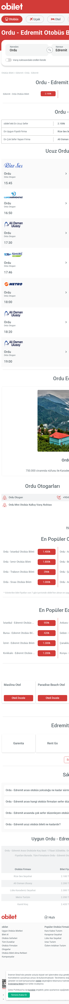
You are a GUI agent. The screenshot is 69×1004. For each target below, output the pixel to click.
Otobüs (13, 19)
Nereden (14, 46)
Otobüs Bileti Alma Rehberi (14, 953)
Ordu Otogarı (15, 497)
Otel (57, 19)
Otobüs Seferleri (9, 938)
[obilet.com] (20, 9)
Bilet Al (5, 934)
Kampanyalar (8, 956)
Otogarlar (6, 949)
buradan (32, 990)
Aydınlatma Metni (16, 984)
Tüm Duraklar (8, 942)
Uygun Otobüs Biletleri (12, 931)
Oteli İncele (18, 698)
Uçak (36, 19)
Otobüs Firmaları (9, 945)
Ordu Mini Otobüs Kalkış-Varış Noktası (30, 504)
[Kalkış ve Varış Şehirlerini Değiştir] (50, 50)
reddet (38, 981)
